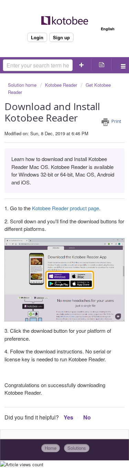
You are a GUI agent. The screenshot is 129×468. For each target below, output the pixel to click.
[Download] (51, 231)
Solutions (76, 448)
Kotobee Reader (61, 85)
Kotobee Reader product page (65, 208)
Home (50, 448)
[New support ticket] (82, 64)
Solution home (23, 85)
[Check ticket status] (101, 64)
